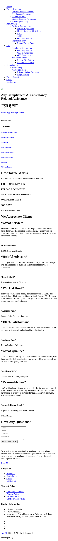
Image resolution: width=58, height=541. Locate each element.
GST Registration (24, 38)
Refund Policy (12, 496)
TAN (19, 36)
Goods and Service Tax (22, 48)
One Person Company (21, 14)
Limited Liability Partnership (24, 19)
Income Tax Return (25, 60)
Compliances (12, 65)
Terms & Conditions (15, 491)
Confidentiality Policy (15, 499)
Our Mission (11, 476)
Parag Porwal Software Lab (26, 537)
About (9, 7)
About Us (10, 473)
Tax (8, 45)
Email (21, 112)
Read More (6, 463)
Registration (11, 24)
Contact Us (11, 481)
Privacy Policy (12, 494)
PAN (19, 33)
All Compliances (19, 70)
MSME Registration (25, 28)
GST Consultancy (25, 55)
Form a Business (13, 9)
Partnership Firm (19, 16)
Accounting (17, 67)
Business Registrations (21, 26)
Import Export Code (25, 43)
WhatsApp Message (10, 112)
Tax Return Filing (19, 58)
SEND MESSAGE (9, 442)
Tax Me (4, 533)
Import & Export (19, 41)
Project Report (12, 77)
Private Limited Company (23, 12)
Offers (9, 79)
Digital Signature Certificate (29, 31)
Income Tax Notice (25, 62)
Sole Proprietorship (20, 21)
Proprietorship (23, 75)
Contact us (11, 82)
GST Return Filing (25, 53)
